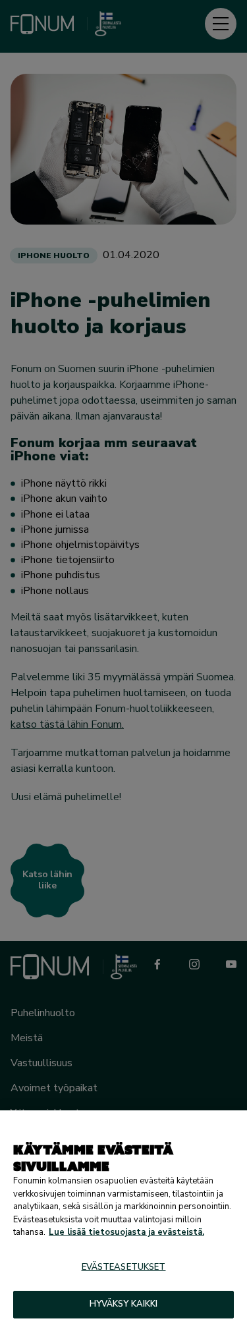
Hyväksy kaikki (124, 1304)
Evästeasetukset (124, 1267)
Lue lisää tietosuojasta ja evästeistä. (126, 1232)
